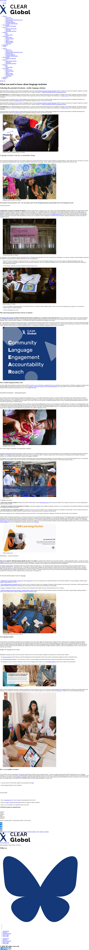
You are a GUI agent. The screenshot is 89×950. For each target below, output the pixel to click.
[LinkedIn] (44, 823)
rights (38, 831)
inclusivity (15, 831)
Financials (5, 932)
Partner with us (9, 37)
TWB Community (4, 522)
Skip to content (3, 0)
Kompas (3, 588)
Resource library (9, 34)
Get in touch (8, 43)
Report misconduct (7, 933)
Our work (5, 27)
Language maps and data (11, 28)
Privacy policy (6, 934)
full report (59, 690)
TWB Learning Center (5, 520)
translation (46, 831)
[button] (44, 812)
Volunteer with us (9, 42)
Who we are (8, 17)
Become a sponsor (10, 38)
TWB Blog (36, 522)
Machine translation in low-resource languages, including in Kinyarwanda (17, 590)
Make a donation (9, 41)
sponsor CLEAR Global (15, 802)
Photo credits (5, 936)
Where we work (9, 18)
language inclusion (22, 831)
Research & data (9, 21)
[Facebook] (44, 825)
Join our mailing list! (4, 842)
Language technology (10, 22)
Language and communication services (14, 19)
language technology (31, 831)
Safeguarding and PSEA (11, 31)
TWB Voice (8, 29)
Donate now (5, 44)
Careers (7, 39)
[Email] (44, 830)
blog (33, 782)
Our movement (6, 24)
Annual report (6, 931)
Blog (7, 33)
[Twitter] (44, 828)
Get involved (5, 36)
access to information (8, 831)
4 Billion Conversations (11, 26)
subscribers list (8, 800)
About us (5, 16)
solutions (42, 831)
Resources (5, 32)
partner (7, 802)
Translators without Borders (12, 23)
